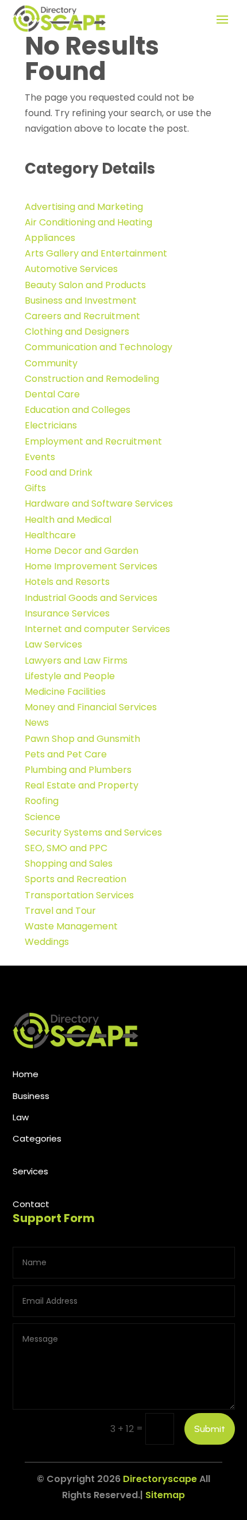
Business (31, 1096)
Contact (31, 1204)
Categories (37, 1138)
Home (25, 1074)
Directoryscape (160, 1478)
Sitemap (165, 1495)
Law (21, 1117)
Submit (209, 1428)
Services (30, 1171)
